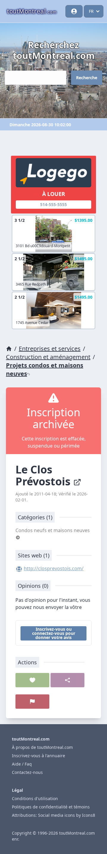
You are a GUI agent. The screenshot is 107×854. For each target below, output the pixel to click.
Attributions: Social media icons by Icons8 (53, 815)
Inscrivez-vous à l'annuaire (38, 755)
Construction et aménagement (48, 357)
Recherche (86, 77)
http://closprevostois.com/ (54, 568)
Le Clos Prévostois (44, 475)
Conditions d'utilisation (35, 798)
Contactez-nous (27, 772)
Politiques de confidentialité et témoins (51, 807)
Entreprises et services (50, 349)
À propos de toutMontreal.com (42, 747)
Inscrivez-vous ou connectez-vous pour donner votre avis (53, 633)
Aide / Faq (22, 764)
